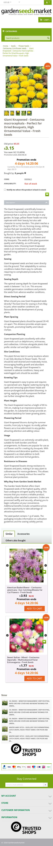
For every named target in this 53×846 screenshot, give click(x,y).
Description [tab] (10, 202)
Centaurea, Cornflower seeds (14, 48)
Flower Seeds (23, 46)
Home (5, 46)
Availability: (10, 183)
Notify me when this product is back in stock (26, 190)
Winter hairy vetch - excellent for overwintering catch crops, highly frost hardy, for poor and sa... (29, 729)
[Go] (45, 785)
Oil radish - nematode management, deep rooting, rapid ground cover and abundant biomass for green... (29, 703)
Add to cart (34, 608)
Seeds (13, 46)
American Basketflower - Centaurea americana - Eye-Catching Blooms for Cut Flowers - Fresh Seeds (24, 590)
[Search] (48, 38)
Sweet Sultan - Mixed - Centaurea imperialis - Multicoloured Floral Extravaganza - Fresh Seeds (23, 659)
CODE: (6, 179)
